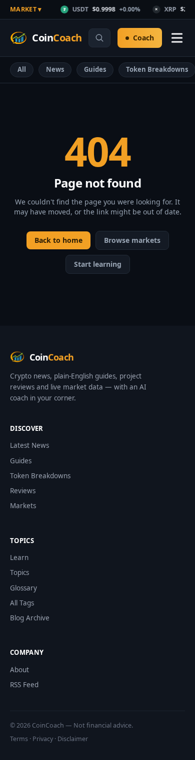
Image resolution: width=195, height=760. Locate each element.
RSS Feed (24, 684)
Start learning (98, 264)
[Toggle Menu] (177, 38)
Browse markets (132, 240)
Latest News (29, 445)
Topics (19, 572)
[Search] (99, 37)
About (19, 669)
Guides (95, 69)
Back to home (58, 240)
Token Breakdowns (40, 475)
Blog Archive (30, 617)
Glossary (23, 587)
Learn (19, 557)
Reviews (23, 490)
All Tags (22, 602)
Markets (23, 505)
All (22, 69)
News (55, 69)
